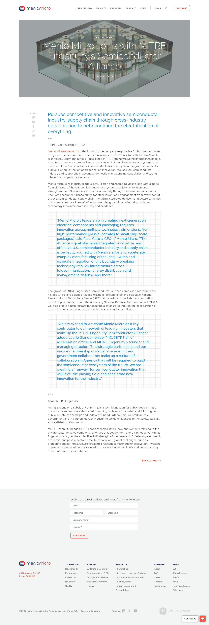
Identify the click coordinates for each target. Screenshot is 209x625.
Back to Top (149, 460)
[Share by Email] (34, 135)
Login (158, 8)
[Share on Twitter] (34, 117)
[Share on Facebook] (34, 126)
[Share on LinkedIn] (34, 121)
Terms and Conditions (90, 611)
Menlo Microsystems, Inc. (64, 151)
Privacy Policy (73, 611)
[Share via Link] (34, 131)
